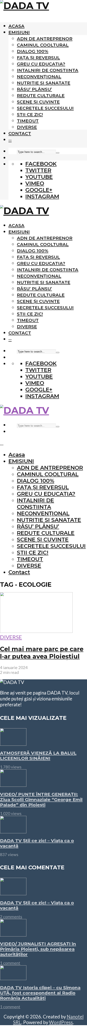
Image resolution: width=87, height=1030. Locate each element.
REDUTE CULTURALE (41, 95)
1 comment (10, 963)
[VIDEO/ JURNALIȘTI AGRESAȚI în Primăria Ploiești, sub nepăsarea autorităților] (13, 934)
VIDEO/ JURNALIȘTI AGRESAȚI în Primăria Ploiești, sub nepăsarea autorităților (38, 949)
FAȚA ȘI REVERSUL (38, 57)
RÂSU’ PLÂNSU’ (34, 89)
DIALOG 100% (32, 51)
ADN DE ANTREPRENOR (44, 38)
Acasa (16, 26)
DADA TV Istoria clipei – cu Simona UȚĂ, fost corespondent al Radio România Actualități (40, 993)
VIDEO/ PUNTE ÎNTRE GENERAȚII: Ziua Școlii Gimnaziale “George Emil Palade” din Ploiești (41, 799)
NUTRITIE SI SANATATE (43, 82)
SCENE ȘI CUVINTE (38, 101)
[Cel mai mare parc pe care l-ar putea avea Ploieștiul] (36, 631)
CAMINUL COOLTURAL (43, 45)
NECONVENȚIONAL (39, 76)
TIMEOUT (28, 120)
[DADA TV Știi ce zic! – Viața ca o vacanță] (13, 831)
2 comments (11, 916)
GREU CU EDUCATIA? (41, 64)
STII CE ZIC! (30, 114)
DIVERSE (27, 127)
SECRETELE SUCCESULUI (45, 108)
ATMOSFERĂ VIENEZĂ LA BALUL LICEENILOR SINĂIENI (38, 755)
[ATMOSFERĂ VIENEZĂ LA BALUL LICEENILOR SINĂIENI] (13, 743)
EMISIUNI (19, 32)
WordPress (61, 1022)
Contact (19, 133)
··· (10, 139)
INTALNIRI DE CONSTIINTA (47, 70)
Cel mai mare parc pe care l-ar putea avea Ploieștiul (41, 652)
